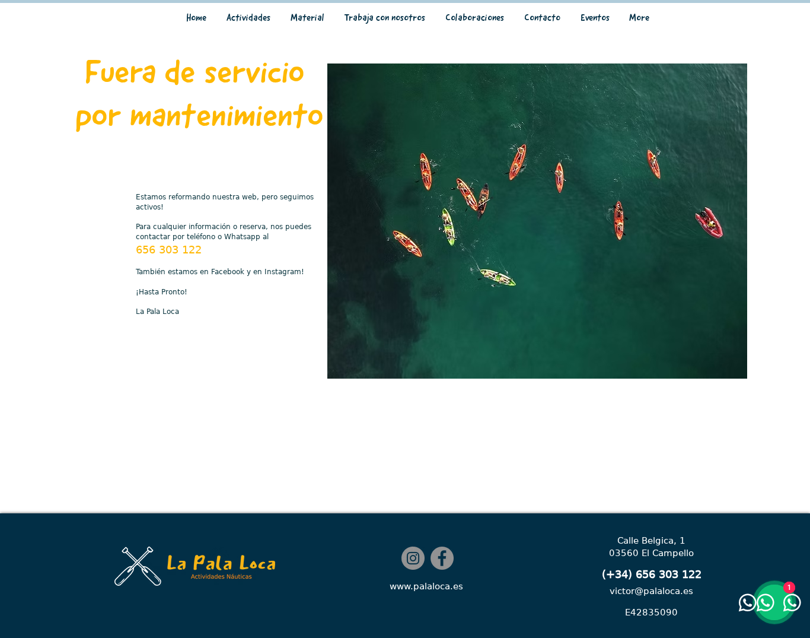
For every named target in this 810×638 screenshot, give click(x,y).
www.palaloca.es (426, 586)
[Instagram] (413, 558)
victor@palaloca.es (651, 591)
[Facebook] (442, 558)
